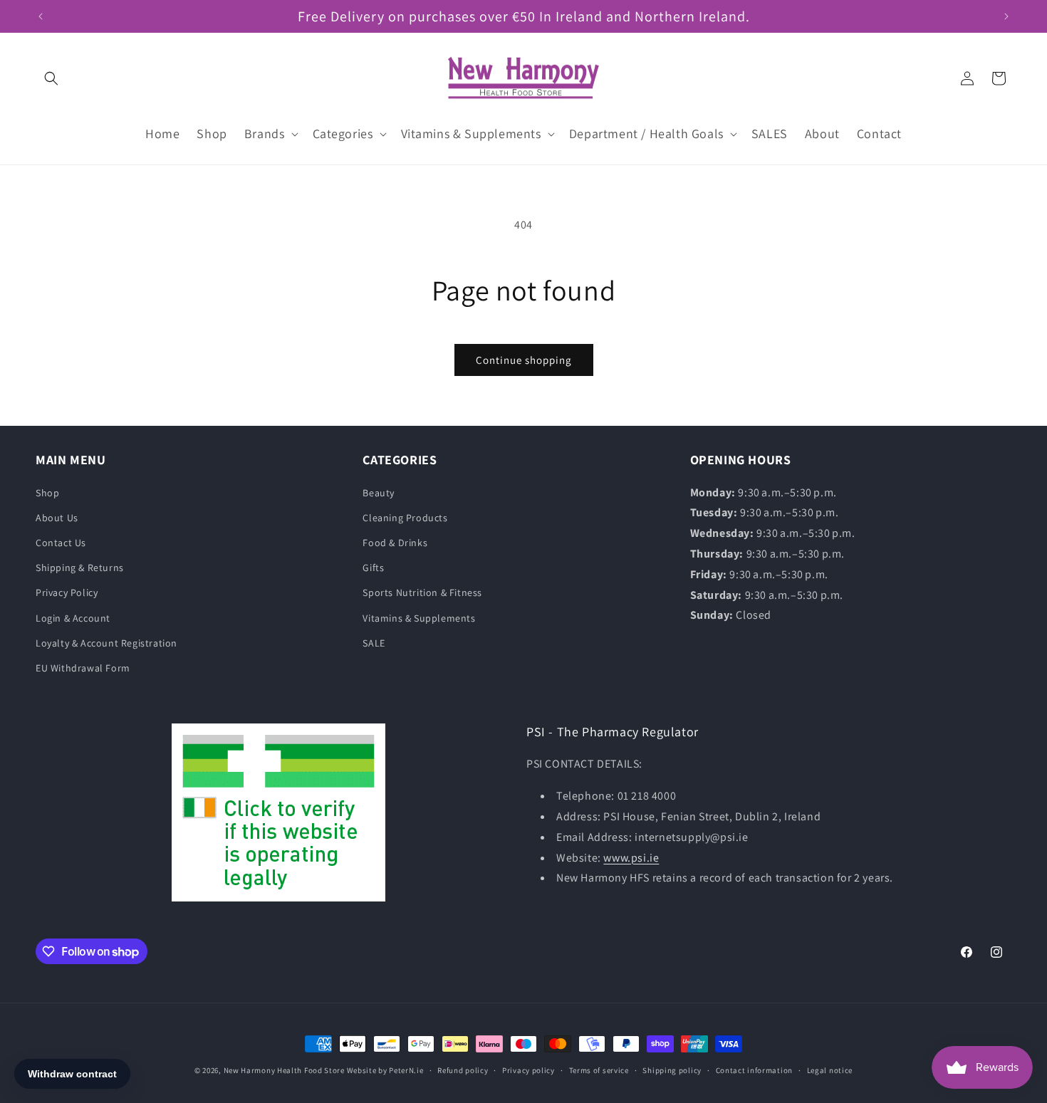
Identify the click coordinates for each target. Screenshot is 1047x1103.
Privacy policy (528, 1070)
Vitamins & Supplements (419, 618)
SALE (374, 643)
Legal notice (830, 1070)
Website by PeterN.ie (385, 1070)
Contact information (754, 1070)
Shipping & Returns (80, 567)
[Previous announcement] (40, 16)
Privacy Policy (67, 592)
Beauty (379, 492)
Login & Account (73, 618)
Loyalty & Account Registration (106, 643)
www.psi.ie (631, 857)
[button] (51, 78)
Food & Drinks (395, 542)
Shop (47, 492)
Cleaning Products (405, 517)
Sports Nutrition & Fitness (422, 592)
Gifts (373, 567)
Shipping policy (672, 1070)
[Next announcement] (1006, 16)
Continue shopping (524, 360)
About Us (57, 517)
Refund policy (462, 1070)
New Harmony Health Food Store (284, 1070)
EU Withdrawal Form (83, 668)
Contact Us (61, 542)
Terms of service (599, 1070)
